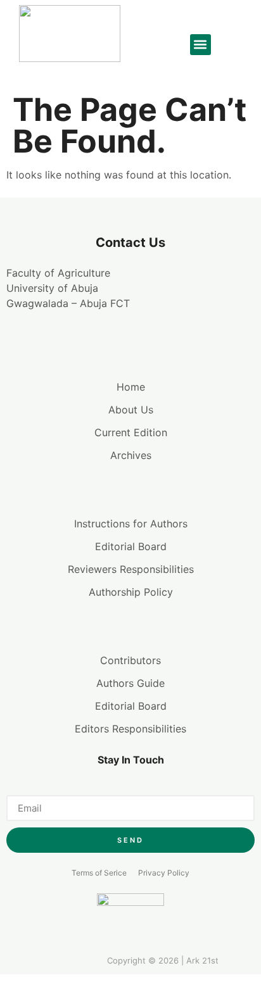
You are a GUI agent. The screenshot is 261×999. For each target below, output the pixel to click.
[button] (200, 44)
